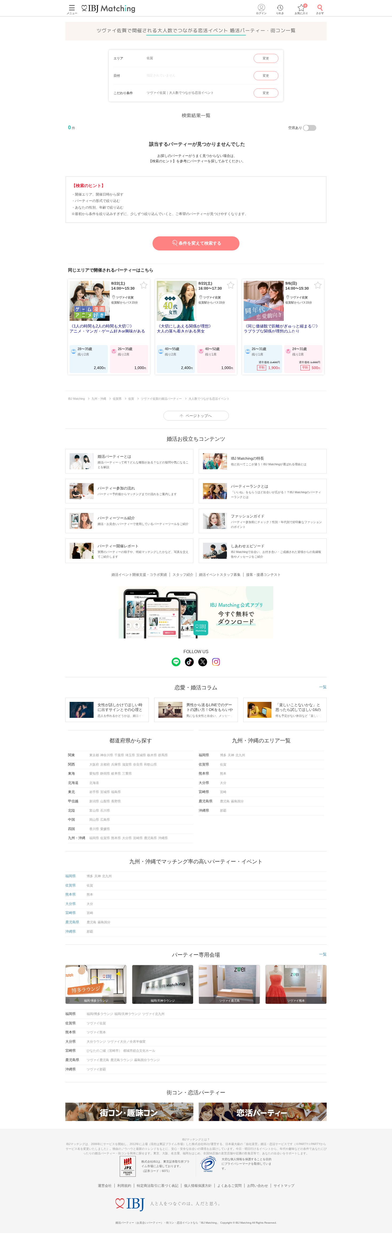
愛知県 (94, 773)
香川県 (94, 829)
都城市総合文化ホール (139, 1051)
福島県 (116, 792)
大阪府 (94, 764)
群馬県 (163, 755)
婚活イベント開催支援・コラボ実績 (139, 574)
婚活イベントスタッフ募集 (220, 574)
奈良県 (138, 764)
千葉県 (119, 755)
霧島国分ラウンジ (147, 1060)
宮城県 (105, 792)
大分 (223, 783)
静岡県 (105, 773)
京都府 (105, 764)
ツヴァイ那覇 (96, 1069)
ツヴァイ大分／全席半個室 (126, 1041)
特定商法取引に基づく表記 (157, 1185)
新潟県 (94, 801)
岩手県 (94, 792)
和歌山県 (150, 764)
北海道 (94, 783)
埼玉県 (130, 755)
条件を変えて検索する (200, 243)
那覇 (223, 810)
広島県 (105, 820)
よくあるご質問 (229, 1185)
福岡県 (94, 838)
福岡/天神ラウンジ (127, 1014)
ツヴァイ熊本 (96, 1032)
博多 (223, 755)
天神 (231, 755)
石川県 (105, 810)
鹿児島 (225, 801)
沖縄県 (163, 838)
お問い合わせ (257, 1185)
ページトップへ (199, 416)
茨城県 (141, 755)
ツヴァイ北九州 (153, 1014)
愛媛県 (105, 829)
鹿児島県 (150, 838)
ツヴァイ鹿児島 (98, 1060)
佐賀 (223, 764)
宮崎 (223, 792)
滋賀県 (127, 764)
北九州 (240, 755)
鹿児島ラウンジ (121, 1060)
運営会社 (105, 1185)
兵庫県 (116, 764)
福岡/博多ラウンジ (100, 1014)
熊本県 (116, 838)
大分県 (127, 838)
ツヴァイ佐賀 (96, 1023)
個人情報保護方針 (198, 1185)
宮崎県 (138, 838)
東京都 (94, 755)
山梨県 (105, 801)
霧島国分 (237, 801)
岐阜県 (116, 773)
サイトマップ (284, 1185)
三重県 (127, 773)
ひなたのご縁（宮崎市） (104, 1051)
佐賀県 (105, 838)
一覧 (323, 687)
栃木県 (152, 755)
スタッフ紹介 (183, 574)
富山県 (94, 810)
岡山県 (94, 820)
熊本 (223, 773)
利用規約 (124, 1185)
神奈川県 (106, 755)
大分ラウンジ (96, 1041)
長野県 (116, 801)
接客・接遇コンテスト (263, 574)
